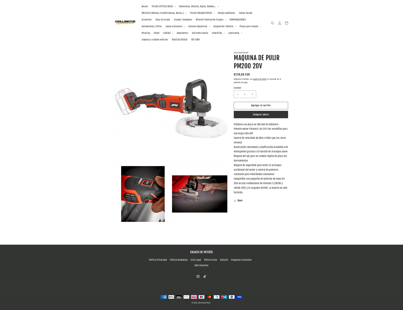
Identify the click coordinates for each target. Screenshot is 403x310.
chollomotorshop (204, 303)
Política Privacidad (158, 260)
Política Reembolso (179, 260)
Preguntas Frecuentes (241, 260)
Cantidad (237, 88)
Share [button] (240, 200)
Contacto (224, 260)
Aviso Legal (196, 260)
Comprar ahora (261, 114)
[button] (163, 6)
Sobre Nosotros (201, 265)
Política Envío (210, 260)
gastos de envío (260, 79)
